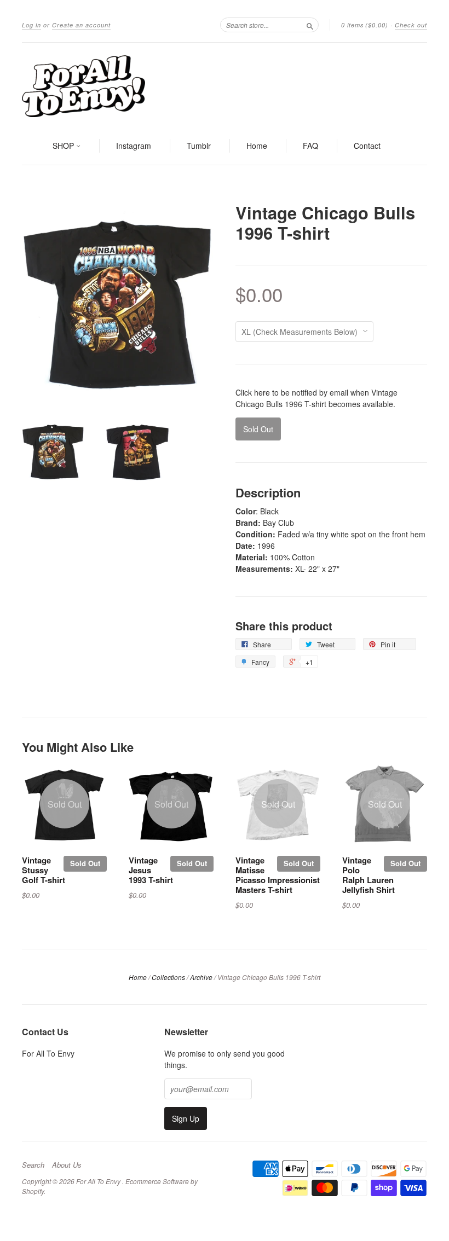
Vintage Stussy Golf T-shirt (43, 870)
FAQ (310, 145)
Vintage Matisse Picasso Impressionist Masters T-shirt (277, 874)
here (262, 392)
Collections (168, 977)
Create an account (81, 25)
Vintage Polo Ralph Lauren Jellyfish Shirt (368, 874)
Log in (31, 25)
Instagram (133, 145)
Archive (201, 977)
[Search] (310, 24)
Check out (411, 25)
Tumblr (199, 145)
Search (33, 1165)
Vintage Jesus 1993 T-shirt (151, 870)
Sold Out (85, 863)
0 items (364, 25)
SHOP (64, 145)
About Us (67, 1165)
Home (256, 145)
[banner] (224, 85)
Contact (367, 145)
